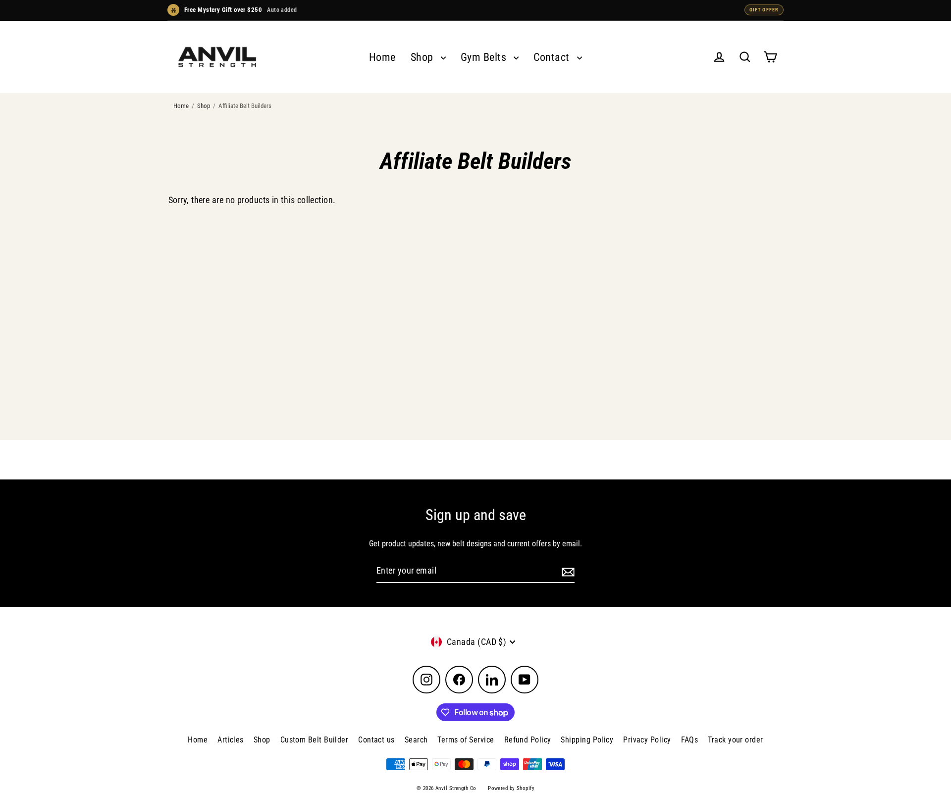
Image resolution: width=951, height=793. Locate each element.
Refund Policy (527, 739)
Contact (552, 57)
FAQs (689, 739)
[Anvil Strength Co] (217, 57)
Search (416, 739)
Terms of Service (465, 739)
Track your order (735, 739)
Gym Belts (485, 57)
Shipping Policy (587, 739)
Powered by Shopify (511, 788)
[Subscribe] (567, 571)
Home (382, 57)
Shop (423, 57)
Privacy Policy (647, 739)
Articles (230, 739)
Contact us (376, 739)
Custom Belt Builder (314, 739)
